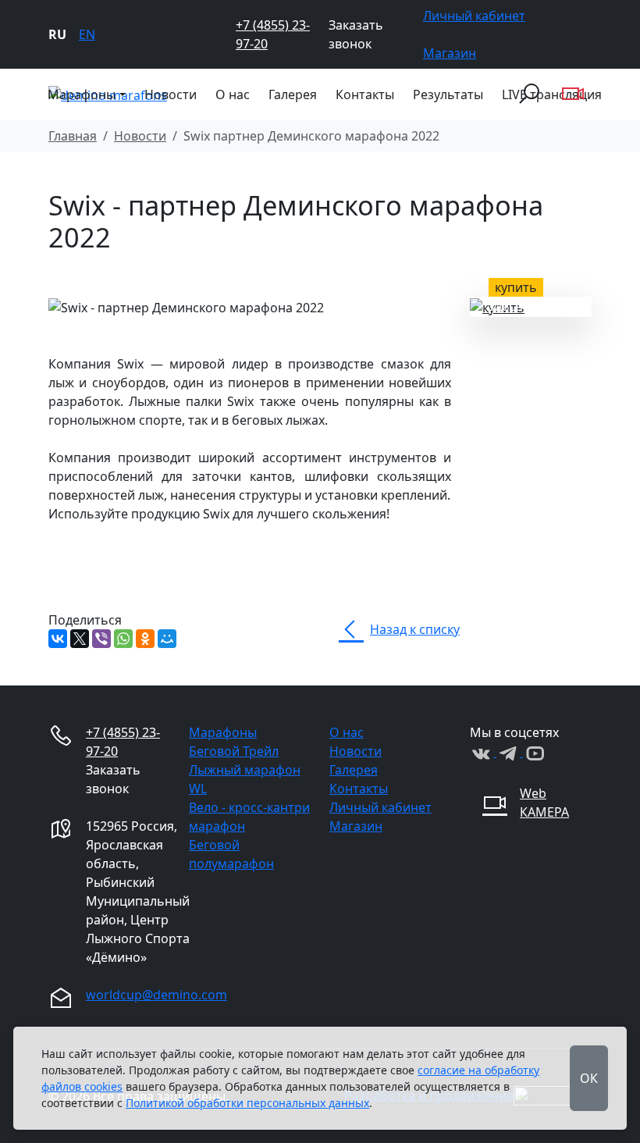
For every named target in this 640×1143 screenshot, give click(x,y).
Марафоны (223, 732)
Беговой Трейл (234, 751)
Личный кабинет (474, 15)
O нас (232, 94)
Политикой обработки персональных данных (247, 1102)
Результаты (448, 94)
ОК (589, 1078)
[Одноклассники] (145, 638)
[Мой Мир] (167, 638)
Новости (170, 94)
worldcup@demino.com (156, 994)
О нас (346, 732)
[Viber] (101, 638)
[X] (79, 638)
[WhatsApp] (123, 638)
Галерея (292, 94)
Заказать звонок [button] (356, 34)
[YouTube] (534, 751)
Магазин (449, 53)
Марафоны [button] (82, 94)
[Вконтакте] (483, 751)
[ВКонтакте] (57, 638)
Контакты (365, 94)
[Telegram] (509, 751)
